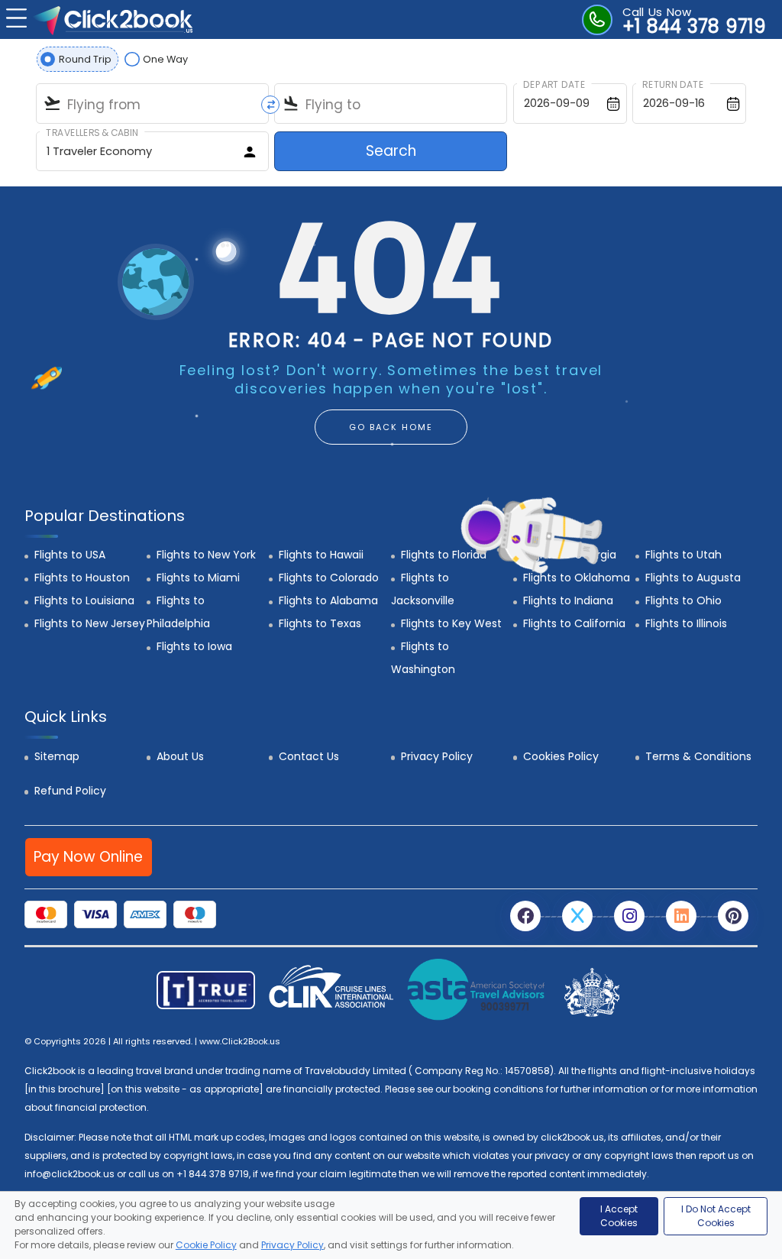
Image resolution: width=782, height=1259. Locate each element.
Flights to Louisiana (84, 600)
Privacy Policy (437, 756)
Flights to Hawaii (321, 554)
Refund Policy (70, 790)
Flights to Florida (443, 554)
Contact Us (309, 756)
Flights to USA (69, 554)
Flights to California (574, 623)
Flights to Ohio (683, 600)
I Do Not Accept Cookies (716, 1215)
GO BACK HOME (391, 427)
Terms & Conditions (698, 756)
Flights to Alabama (328, 600)
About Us (180, 756)
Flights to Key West (451, 623)
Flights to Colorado (329, 577)
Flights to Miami (198, 577)
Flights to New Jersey (89, 623)
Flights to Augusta (693, 577)
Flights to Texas (320, 623)
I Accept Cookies (619, 1215)
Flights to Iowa (194, 646)
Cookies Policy (561, 756)
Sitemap (56, 756)
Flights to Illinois (686, 623)
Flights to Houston (82, 577)
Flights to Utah (683, 554)
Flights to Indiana (568, 600)
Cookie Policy (206, 1244)
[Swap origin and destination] (270, 104)
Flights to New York (206, 554)
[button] (14, 16)
